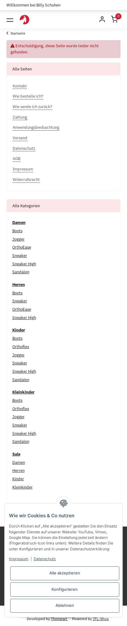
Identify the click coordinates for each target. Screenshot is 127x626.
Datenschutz (45, 559)
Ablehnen (64, 605)
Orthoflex (20, 346)
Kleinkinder (22, 487)
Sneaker (19, 255)
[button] (102, 19)
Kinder (18, 478)
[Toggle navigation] (9, 19)
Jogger (18, 239)
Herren (18, 470)
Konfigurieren (64, 589)
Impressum (18, 559)
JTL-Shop (101, 618)
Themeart (59, 618)
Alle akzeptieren (64, 572)
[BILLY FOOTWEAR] (24, 19)
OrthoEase (21, 247)
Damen (18, 462)
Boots (17, 230)
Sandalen (20, 272)
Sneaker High (24, 264)
